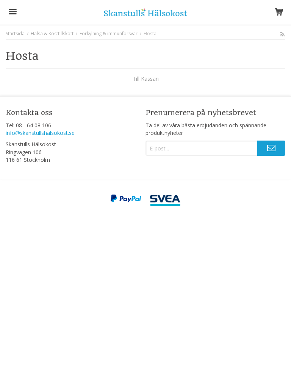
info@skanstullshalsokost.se (40, 132)
